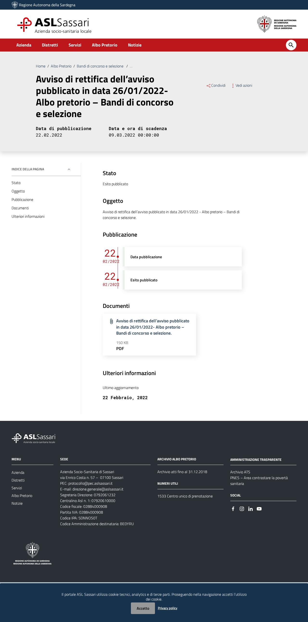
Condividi (218, 85)
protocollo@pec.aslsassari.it (90, 483)
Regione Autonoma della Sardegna (47, 5)
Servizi (75, 45)
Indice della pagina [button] (28, 169)
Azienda (23, 45)
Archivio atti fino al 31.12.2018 (182, 472)
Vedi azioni (244, 85)
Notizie (134, 45)
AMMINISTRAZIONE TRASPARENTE (256, 459)
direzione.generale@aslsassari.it (97, 489)
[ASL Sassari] (15, 5)
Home (40, 66)
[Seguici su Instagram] (242, 508)
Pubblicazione (22, 199)
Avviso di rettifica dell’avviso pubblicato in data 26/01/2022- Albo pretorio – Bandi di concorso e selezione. (152, 327)
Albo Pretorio (104, 45)
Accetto (143, 608)
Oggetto (18, 191)
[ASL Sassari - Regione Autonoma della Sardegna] (37, 437)
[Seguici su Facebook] (233, 508)
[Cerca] (291, 45)
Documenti (20, 208)
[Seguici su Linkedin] (250, 508)
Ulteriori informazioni (28, 216)
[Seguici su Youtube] (259, 508)
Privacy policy (167, 607)
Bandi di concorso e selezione (100, 66)
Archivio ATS (240, 472)
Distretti (50, 45)
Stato (16, 182)
